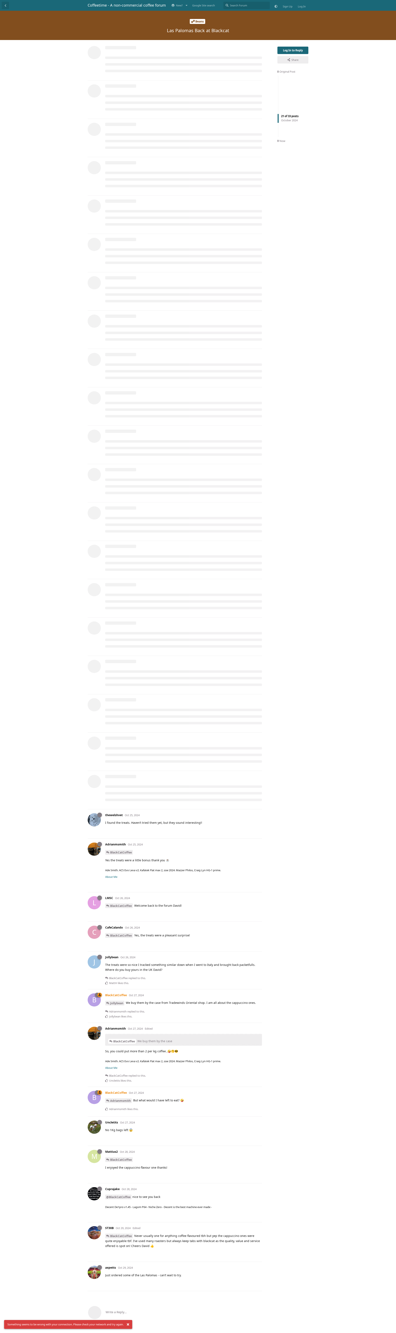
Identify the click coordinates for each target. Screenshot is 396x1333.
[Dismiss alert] (128, 1324)
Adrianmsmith (120, 1101)
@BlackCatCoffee (118, 1197)
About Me (111, 877)
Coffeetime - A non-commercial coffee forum (127, 5)
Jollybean (116, 1003)
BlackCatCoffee (121, 852)
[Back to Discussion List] (5, 5)
